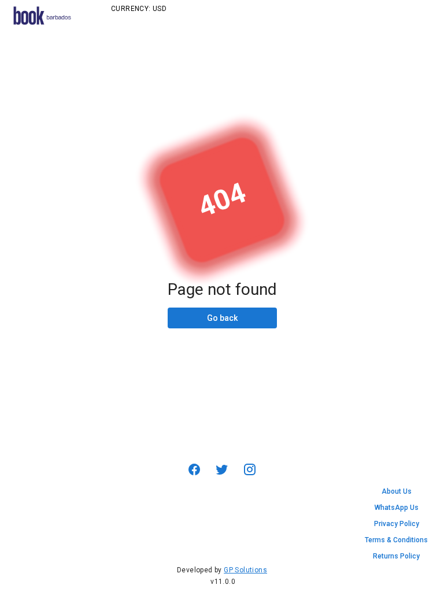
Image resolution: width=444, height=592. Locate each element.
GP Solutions (245, 570)
